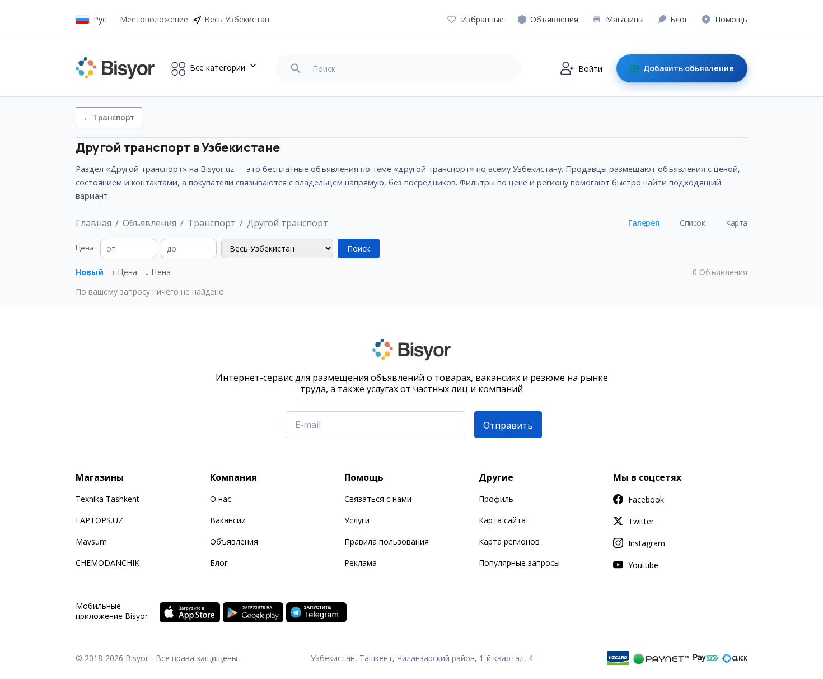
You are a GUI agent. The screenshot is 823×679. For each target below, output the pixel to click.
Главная (93, 223)
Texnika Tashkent (107, 499)
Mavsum (91, 541)
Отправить (508, 425)
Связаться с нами (378, 499)
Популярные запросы (519, 562)
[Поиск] (295, 68)
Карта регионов (509, 541)
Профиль (496, 499)
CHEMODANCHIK (107, 562)
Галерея (643, 222)
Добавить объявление (688, 68)
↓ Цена (158, 272)
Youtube (643, 565)
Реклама (360, 562)
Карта (736, 222)
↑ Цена (124, 272)
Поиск (358, 248)
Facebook (646, 499)
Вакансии (228, 520)
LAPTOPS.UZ (99, 520)
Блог (219, 562)
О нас (220, 499)
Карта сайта (502, 520)
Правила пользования (386, 541)
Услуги (357, 520)
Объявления (149, 223)
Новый (90, 272)
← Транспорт (109, 117)
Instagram (646, 543)
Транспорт (212, 223)
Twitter (641, 521)
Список (692, 222)
